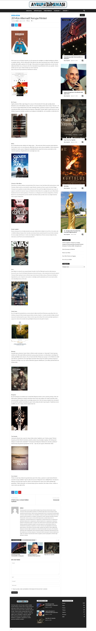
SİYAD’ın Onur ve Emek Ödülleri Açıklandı (20, 500)
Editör (17, 20)
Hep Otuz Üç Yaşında (49, 554)
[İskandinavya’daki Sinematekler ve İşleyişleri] (18, 548)
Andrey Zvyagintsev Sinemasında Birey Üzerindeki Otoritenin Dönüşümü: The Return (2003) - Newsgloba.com (72, 244)
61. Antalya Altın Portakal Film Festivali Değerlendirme (72, 231)
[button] (84, 10)
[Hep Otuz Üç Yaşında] (51, 548)
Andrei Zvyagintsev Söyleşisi (68, 242)
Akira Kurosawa (65, 249)
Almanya (64, 614)
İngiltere (64, 612)
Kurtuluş (66, 186)
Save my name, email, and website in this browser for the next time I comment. (30, 589)
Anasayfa (29, 10)
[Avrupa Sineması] (48, 4)
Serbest (17, 15)
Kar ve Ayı (64, 259)
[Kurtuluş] (73, 165)
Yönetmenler (48, 10)
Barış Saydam (67, 60)
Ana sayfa (13, 13)
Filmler (70, 259)
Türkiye (63, 610)
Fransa (63, 607)
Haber (63, 605)
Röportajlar (38, 10)
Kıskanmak (56, 500)
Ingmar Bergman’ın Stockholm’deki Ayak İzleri (34, 555)
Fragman (74, 256)
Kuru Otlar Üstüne (66, 256)
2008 (63, 616)
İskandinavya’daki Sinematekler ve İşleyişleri (17, 555)
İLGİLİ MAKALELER (16, 540)
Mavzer (64, 252)
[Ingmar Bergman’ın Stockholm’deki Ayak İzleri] (35, 548)
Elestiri (17, 13)
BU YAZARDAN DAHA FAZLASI (28, 540)
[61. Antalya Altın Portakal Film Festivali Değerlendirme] (73, 212)
